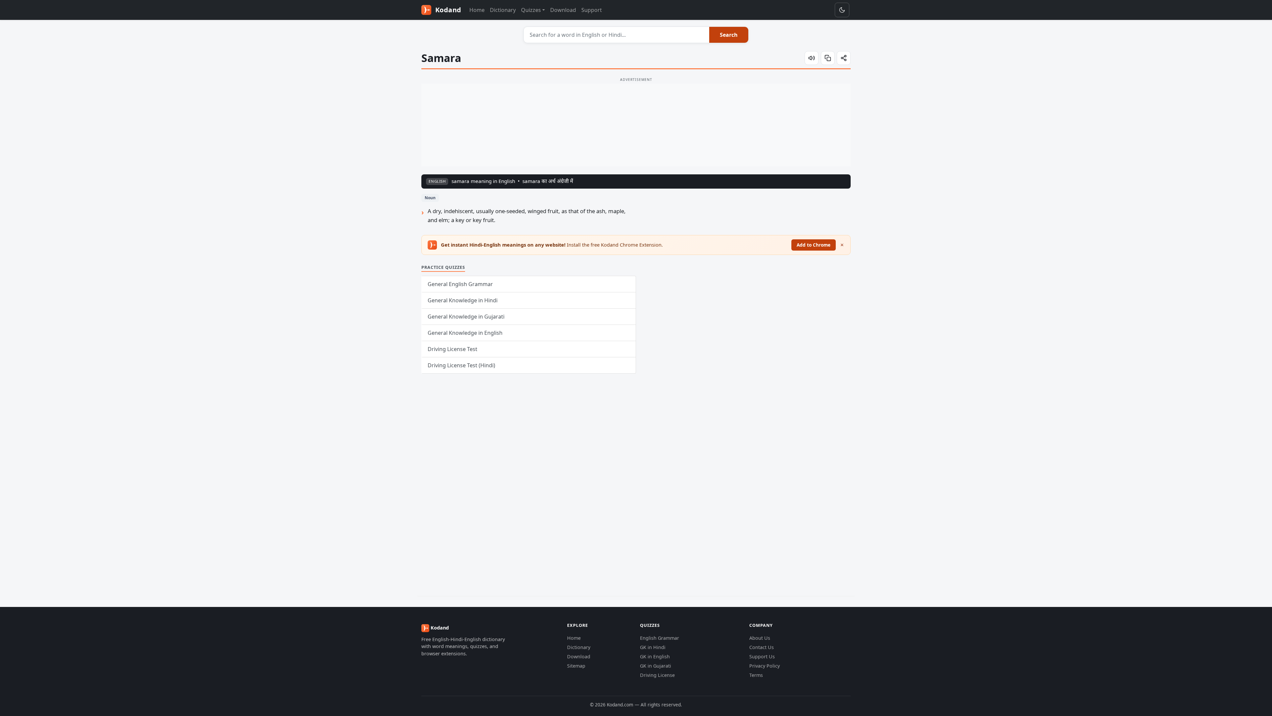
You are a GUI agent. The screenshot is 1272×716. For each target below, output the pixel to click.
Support (591, 10)
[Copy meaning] (828, 58)
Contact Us (761, 647)
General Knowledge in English (465, 332)
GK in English (655, 656)
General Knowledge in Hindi (463, 300)
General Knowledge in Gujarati (466, 316)
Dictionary (503, 10)
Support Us (762, 656)
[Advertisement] (636, 125)
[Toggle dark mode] (842, 10)
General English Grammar (460, 284)
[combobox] (617, 35)
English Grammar (659, 638)
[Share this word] (844, 58)
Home (477, 10)
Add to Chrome (813, 245)
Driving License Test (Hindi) (461, 365)
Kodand (447, 9)
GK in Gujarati (655, 666)
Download (563, 10)
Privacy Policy (764, 666)
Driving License (657, 675)
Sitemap (576, 666)
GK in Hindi (652, 647)
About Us (759, 638)
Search (729, 34)
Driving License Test (452, 349)
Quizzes (531, 10)
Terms (756, 675)
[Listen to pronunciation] (812, 58)
